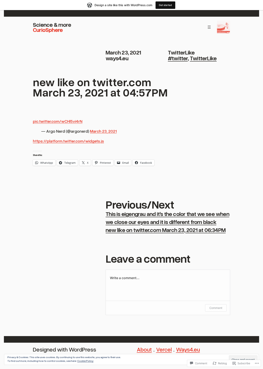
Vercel (164, 349)
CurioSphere (48, 29)
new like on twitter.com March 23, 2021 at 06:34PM (166, 229)
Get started (165, 5)
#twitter (178, 58)
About (144, 349)
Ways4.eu (188, 349)
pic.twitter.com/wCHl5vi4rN (57, 121)
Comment (215, 308)
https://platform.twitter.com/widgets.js (68, 140)
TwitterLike (181, 52)
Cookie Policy (85, 360)
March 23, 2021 (103, 131)
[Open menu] (209, 27)
